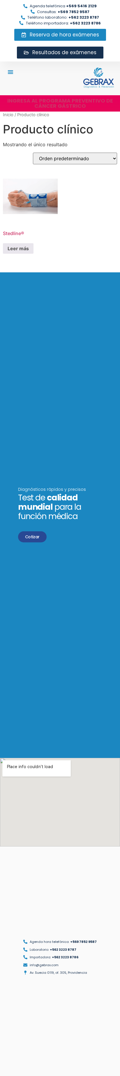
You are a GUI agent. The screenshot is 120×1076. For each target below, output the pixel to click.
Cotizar (32, 537)
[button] (10, 72)
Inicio (8, 114)
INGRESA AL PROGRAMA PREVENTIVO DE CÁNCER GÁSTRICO (60, 103)
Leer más (18, 248)
